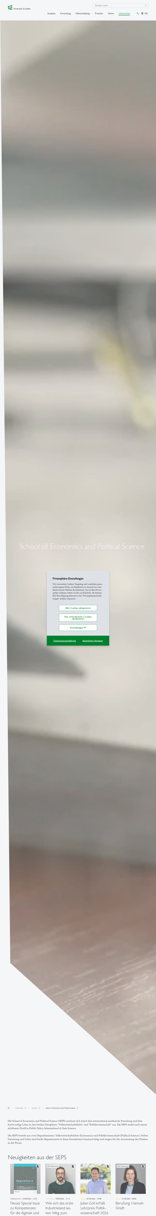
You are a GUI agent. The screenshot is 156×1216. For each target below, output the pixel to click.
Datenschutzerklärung (64, 640)
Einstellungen (77, 627)
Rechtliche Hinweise (93, 640)
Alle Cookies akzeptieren (78, 607)
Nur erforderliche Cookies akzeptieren (78, 617)
